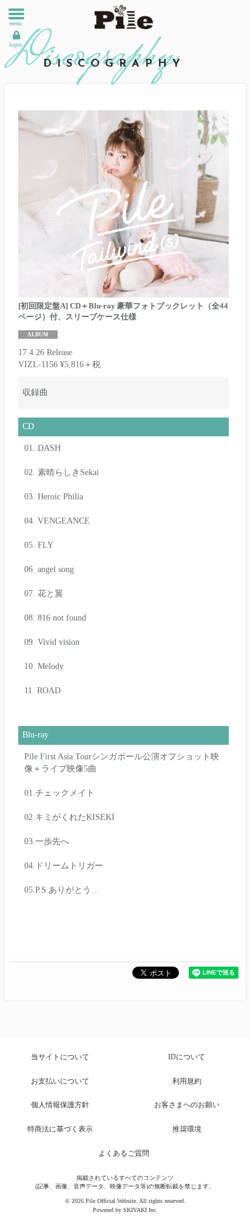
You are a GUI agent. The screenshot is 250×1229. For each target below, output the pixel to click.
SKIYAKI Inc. (140, 1210)
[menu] (16, 13)
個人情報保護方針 (60, 1105)
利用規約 (186, 1081)
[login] (16, 35)
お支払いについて (60, 1081)
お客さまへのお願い (187, 1105)
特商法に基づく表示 (60, 1129)
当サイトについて (60, 1057)
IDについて (186, 1057)
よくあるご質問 (123, 1153)
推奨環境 (186, 1129)
